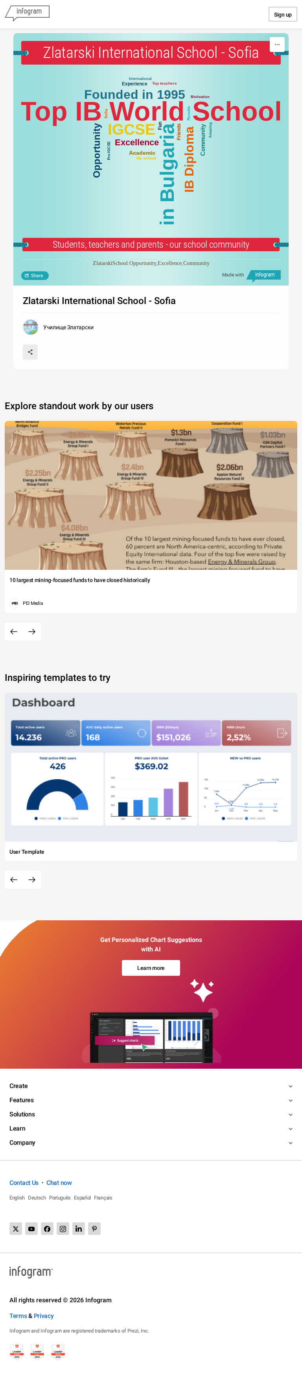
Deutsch (37, 1198)
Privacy (44, 1316)
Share (37, 275)
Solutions (22, 1114)
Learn (17, 1128)
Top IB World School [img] (151, 111)
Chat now (59, 1182)
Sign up (283, 14)
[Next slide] (31, 631)
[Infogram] (27, 14)
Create (18, 1086)
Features (21, 1100)
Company (22, 1142)
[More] (277, 44)
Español (82, 1198)
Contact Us (24, 1182)
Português (60, 1198)
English (17, 1198)
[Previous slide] (13, 631)
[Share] (30, 352)
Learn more (151, 968)
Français (103, 1198)
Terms (18, 1316)
